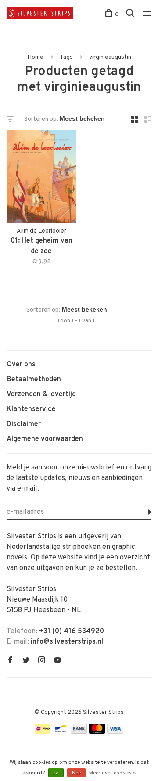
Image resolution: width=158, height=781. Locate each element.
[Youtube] (57, 661)
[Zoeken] (131, 14)
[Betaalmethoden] (42, 731)
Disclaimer (24, 424)
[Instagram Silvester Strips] (41, 661)
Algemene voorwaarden (45, 439)
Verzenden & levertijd (41, 394)
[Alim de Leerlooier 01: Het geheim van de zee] (41, 178)
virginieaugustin (110, 57)
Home (35, 57)
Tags (66, 57)
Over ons (21, 364)
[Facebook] (10, 661)
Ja (56, 773)
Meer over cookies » (112, 773)
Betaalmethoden (34, 379)
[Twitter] (25, 661)
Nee (76, 773)
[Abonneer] (141, 512)
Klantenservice (31, 409)
